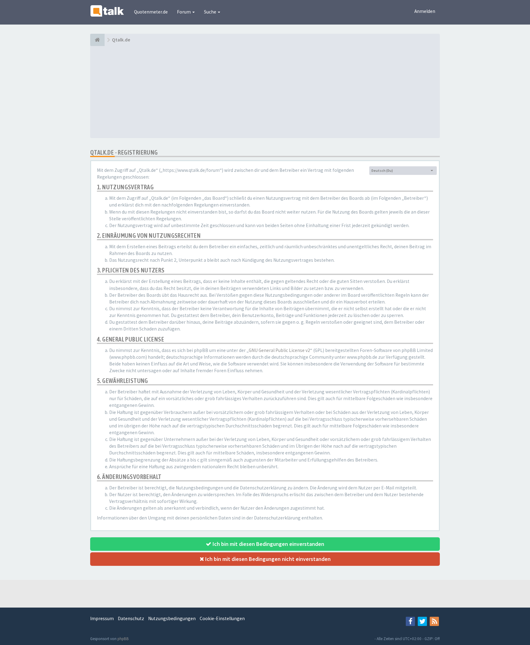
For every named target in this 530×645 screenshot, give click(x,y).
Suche (210, 12)
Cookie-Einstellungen (222, 618)
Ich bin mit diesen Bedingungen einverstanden (267, 543)
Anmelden (424, 11)
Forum (184, 12)
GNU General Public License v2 (279, 350)
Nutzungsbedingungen (172, 618)
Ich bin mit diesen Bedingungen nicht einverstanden (267, 558)
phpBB (123, 638)
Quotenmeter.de (151, 12)
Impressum (102, 618)
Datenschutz (131, 618)
